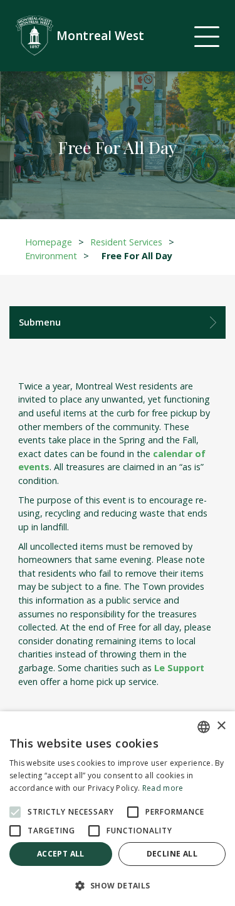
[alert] (117, 808)
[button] (117, 885)
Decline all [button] (172, 853)
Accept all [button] (61, 853)
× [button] (221, 726)
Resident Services (126, 242)
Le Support (179, 668)
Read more (163, 788)
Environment (51, 256)
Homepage (48, 242)
